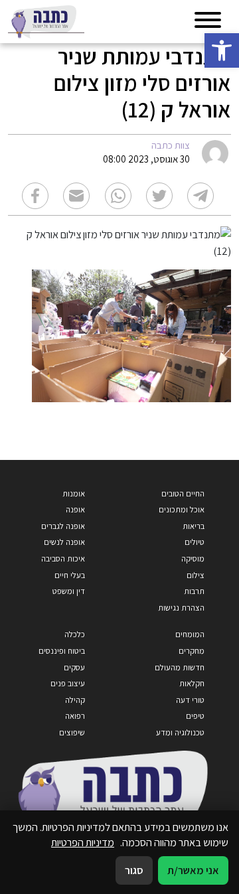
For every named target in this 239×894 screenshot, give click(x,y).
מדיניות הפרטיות (82, 842)
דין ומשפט (68, 591)
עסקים (74, 667)
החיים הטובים (182, 493)
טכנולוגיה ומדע (180, 732)
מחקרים (191, 650)
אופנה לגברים (63, 526)
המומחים (189, 634)
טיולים (194, 542)
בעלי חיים (69, 575)
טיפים (195, 715)
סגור (134, 870)
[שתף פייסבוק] (35, 196)
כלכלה (74, 634)
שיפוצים (72, 732)
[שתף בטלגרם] (200, 196)
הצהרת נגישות (181, 607)
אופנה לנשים (64, 542)
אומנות (73, 493)
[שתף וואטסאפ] (118, 196)
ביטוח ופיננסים (62, 650)
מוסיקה (192, 558)
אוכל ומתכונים (181, 509)
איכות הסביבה (63, 558)
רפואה (75, 715)
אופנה (75, 509)
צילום (195, 575)
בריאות (193, 526)
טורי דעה (190, 700)
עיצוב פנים (67, 683)
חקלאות (191, 683)
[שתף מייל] (76, 196)
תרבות (194, 591)
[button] (221, 50)
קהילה (75, 700)
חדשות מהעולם (179, 667)
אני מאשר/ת (193, 870)
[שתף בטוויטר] (159, 196)
